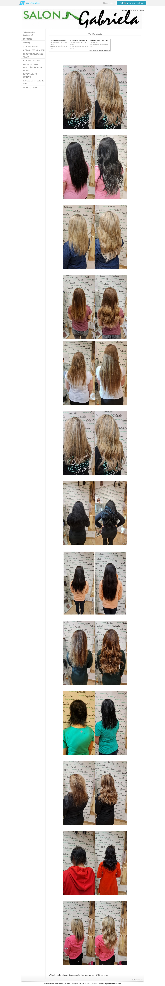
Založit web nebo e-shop (131, 3)
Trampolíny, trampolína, (78, 40)
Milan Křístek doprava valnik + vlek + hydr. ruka (99, 44)
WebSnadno (32, 3)
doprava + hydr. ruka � (99, 40)
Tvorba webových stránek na (81, 984)
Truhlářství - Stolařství (58, 40)
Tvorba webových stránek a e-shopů (99, 50)
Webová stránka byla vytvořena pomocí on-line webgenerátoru (78, 975)
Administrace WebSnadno (54, 984)
